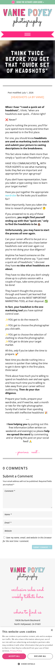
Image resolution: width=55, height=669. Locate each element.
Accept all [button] (14, 656)
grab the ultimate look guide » (30, 2)
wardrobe (10, 195)
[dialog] (27, 648)
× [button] (52, 630)
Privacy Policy (16, 651)
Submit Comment (40, 547)
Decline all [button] (40, 656)
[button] (27, 664)
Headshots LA (21, 97)
